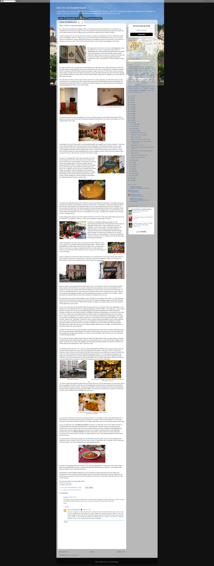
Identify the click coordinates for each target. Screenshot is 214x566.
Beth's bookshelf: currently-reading (141, 209)
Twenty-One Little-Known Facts (139, 155)
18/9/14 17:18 (86, 509)
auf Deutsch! (142, 67)
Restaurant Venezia (85, 440)
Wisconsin (137, 92)
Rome (153, 86)
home (149, 79)
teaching (130, 90)
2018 (131, 113)
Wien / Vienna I (135, 153)
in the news (151, 81)
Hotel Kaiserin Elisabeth (103, 48)
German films (131, 77)
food (140, 75)
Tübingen (149, 90)
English (140, 72)
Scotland (130, 88)
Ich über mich (81, 18)
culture (153, 68)
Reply (64, 503)
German (152, 75)
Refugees (142, 86)
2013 (131, 178)
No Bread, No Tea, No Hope (137, 196)
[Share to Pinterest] (92, 487)
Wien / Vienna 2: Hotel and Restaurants (141, 150)
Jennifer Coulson (137, 212)
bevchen (65, 497)
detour (143, 70)
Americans (131, 67)
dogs (149, 70)
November (134, 126)
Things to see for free (65, 483)
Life (152, 82)
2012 (131, 180)
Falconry (152, 74)
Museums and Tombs (66, 484)
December (134, 124)
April (132, 169)
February (134, 173)
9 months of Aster (134, 192)
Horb (134, 81)
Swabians (152, 88)
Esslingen (152, 72)
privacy (153, 84)
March (133, 171)
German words (139, 77)
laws (149, 82)
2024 (131, 100)
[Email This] (86, 487)
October (133, 128)
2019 (131, 111)
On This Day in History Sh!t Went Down (142, 217)
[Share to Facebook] (90, 487)
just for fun (138, 82)
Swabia (146, 88)
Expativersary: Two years (137, 145)
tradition (135, 90)
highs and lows (133, 79)
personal (137, 85)
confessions (141, 68)
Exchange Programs (134, 74)
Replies (67, 506)
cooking (147, 68)
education (130, 72)
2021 (131, 107)
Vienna (79, 490)
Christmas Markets (133, 68)
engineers (136, 71)
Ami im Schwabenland (71, 7)
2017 (131, 115)
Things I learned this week (138, 157)
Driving (153, 70)
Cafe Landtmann (81, 348)
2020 (131, 109)
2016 (131, 118)
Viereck (92, 256)
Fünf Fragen (146, 75)
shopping (136, 88)
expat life (145, 74)
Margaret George (137, 226)
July (132, 162)
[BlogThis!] (87, 487)
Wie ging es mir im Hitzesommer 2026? (139, 188)
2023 (131, 102)
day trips (138, 70)
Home (61, 18)
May (132, 166)
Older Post (121, 552)
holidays (145, 79)
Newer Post (63, 552)
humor (138, 81)
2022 (131, 104)
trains (140, 90)
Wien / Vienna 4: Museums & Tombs (140, 139)
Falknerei (131, 75)
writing (141, 92)
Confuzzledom (134, 190)
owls (132, 85)
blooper (146, 66)
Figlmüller (71, 160)
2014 (131, 122)
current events (131, 70)
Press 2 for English (136, 137)
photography (144, 85)
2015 (131, 120)
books (149, 67)
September (134, 130)
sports (141, 88)
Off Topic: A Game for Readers (139, 135)
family (136, 75)
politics (149, 85)
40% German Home (135, 194)
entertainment (146, 71)
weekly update (131, 92)
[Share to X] (89, 487)
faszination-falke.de (135, 187)
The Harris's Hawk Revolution (140, 210)
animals (137, 67)
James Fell (136, 218)
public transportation (133, 86)
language (144, 82)
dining (65, 490)
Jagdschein (131, 82)
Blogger (116, 561)
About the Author (70, 18)
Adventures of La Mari (136, 198)
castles (153, 66)
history (140, 79)
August (133, 160)
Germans (146, 77)
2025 (131, 98)
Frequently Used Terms (94, 18)
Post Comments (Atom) (73, 555)
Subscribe (141, 34)
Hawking (152, 77)
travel (75, 490)
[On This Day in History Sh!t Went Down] (131, 221)
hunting (143, 81)
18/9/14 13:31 (72, 497)
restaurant (70, 490)
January (133, 175)
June (132, 164)
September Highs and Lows (138, 132)
